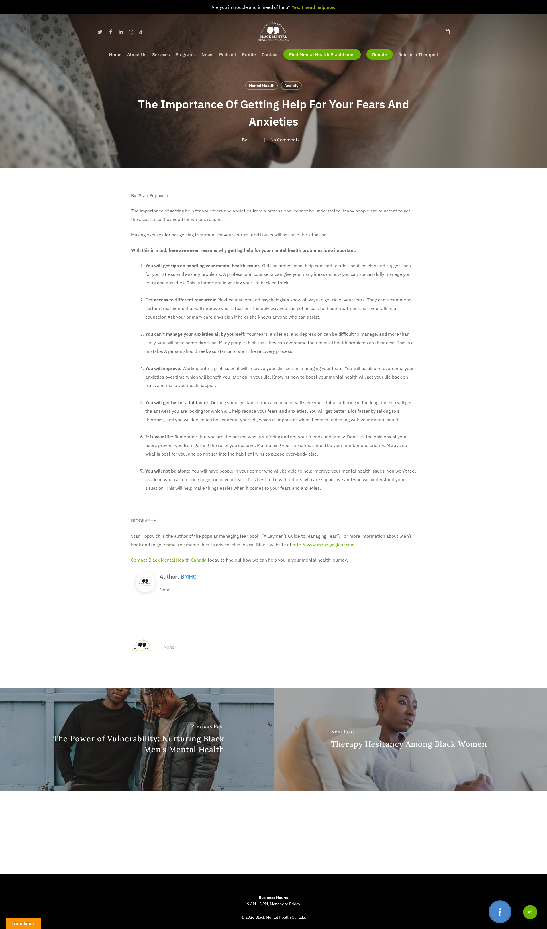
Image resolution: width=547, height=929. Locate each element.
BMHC (189, 576)
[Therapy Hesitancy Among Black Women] (410, 739)
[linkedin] (121, 31)
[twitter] (100, 31)
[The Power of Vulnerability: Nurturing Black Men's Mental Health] (137, 739)
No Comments (285, 140)
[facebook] (110, 31)
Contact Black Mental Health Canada (169, 560)
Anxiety (291, 85)
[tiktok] (141, 31)
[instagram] (131, 31)
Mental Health (261, 85)
